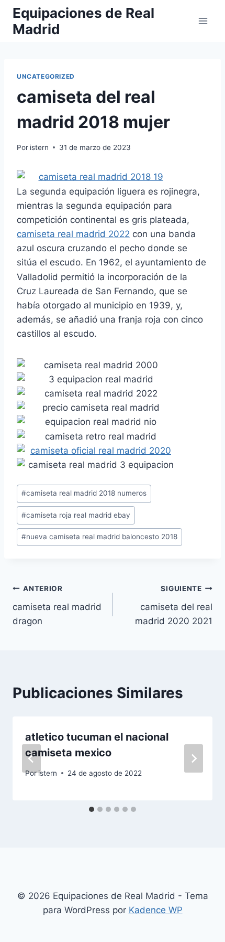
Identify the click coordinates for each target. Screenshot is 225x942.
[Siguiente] (193, 758)
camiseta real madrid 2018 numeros (84, 493)
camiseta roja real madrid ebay (75, 515)
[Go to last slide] (31, 758)
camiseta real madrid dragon (57, 605)
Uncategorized (46, 76)
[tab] (91, 809)
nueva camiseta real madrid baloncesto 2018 (99, 536)
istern (39, 147)
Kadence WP (156, 910)
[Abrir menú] (202, 21)
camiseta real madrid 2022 (73, 234)
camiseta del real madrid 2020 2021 (173, 605)
